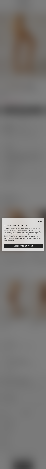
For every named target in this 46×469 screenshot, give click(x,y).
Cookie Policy (8, 236)
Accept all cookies (23, 246)
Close (40, 221)
